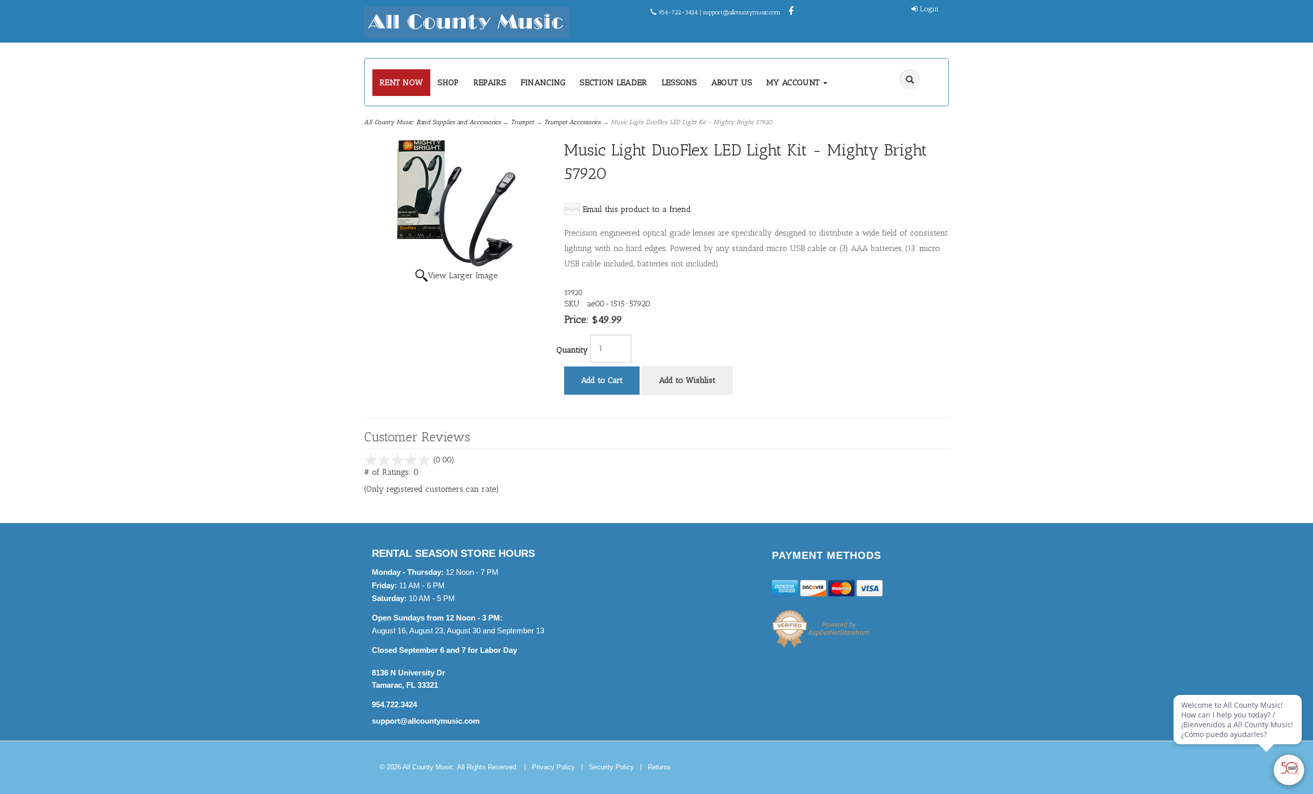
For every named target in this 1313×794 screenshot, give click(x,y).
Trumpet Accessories (572, 122)
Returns (659, 767)
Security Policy (611, 767)
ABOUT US (731, 82)
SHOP (448, 82)
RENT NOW (401, 82)
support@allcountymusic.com (742, 12)
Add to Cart (602, 380)
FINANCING (543, 82)
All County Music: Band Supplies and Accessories (432, 122)
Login (929, 9)
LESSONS (679, 82)
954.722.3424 (394, 704)
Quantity (572, 350)
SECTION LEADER (613, 82)
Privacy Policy (553, 767)
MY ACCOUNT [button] (794, 82)
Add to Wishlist (687, 380)
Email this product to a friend (637, 209)
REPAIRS (489, 82)
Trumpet (522, 122)
